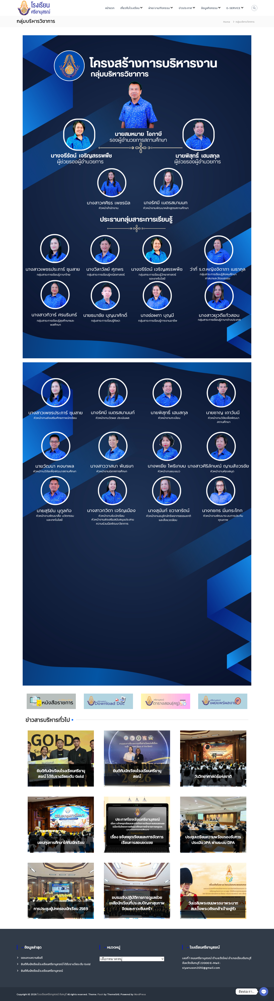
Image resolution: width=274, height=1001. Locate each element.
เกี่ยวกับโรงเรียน (129, 8)
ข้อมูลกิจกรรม (209, 8)
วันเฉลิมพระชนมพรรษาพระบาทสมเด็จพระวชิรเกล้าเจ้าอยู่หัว (213, 906)
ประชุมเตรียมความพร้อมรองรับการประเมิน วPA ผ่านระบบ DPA (213, 839)
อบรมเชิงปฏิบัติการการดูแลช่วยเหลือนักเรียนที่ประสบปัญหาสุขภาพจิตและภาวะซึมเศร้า (137, 903)
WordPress (140, 994)
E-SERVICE (233, 8)
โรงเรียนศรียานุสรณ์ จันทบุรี (52, 994)
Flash (100, 994)
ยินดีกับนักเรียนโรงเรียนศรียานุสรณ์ (137, 773)
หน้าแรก (109, 8)
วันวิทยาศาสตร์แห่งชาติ (213, 776)
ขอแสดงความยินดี (32, 958)
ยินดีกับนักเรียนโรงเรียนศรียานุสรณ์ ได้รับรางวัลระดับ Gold (61, 773)
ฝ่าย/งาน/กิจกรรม (159, 8)
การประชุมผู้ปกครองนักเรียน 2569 (61, 909)
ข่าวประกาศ (185, 8)
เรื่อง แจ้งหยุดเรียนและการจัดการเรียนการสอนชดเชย (137, 839)
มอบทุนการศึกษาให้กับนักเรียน (61, 842)
